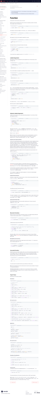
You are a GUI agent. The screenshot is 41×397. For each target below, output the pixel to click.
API (7, 3)
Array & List (1, 33)
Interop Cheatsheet (2, 74)
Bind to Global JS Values (3, 67)
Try (0, 18)
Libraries (1, 86)
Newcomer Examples (3, 90)
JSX (0, 48)
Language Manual (3, 3)
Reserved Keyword (2, 56)
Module (1, 53)
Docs (7, 1)
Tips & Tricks (2, 41)
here (17, 12)
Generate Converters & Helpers (3, 71)
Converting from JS (2, 85)
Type (0, 24)
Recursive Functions (3, 39)
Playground (10, 1)
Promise (1, 52)
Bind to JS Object (2, 63)
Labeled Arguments (3, 36)
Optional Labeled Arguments (2, 38)
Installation (1, 14)
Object (1, 29)
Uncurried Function (2, 40)
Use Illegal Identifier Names (3, 70)
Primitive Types (2, 25)
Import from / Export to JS (3, 66)
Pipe (0, 44)
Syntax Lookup (12, 3)
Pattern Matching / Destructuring (3, 45)
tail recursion (18, 235)
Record (1, 28)
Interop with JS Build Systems (3, 80)
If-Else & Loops (2, 43)
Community (16, 1)
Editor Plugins (2, 15)
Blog (13, 1)
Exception (1, 49)
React (16, 3)
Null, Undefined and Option (3, 32)
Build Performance (2, 81)
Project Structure (2, 91)
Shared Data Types (2, 61)
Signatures (11, 164)
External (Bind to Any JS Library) (3, 62)
